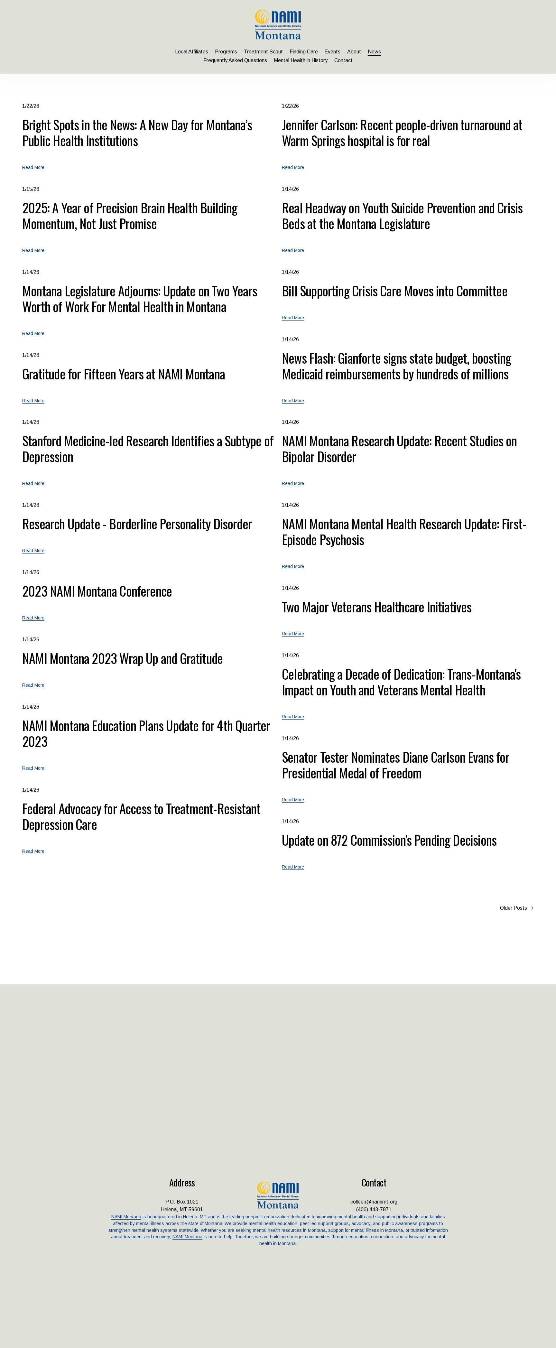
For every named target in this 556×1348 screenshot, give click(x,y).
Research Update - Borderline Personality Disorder (137, 523)
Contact (343, 60)
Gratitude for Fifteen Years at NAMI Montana (123, 373)
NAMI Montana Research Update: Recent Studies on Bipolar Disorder (399, 448)
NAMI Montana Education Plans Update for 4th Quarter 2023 (146, 733)
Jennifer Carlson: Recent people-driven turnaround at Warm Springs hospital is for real (402, 132)
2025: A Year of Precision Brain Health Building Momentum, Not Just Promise (129, 215)
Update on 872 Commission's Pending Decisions (389, 840)
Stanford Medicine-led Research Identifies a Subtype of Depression (147, 448)
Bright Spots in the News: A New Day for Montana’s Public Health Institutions (137, 132)
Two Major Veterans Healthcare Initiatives (376, 606)
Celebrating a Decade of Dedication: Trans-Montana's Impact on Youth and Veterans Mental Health (401, 681)
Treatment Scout (263, 51)
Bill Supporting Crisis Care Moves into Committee (394, 290)
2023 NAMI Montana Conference (97, 590)
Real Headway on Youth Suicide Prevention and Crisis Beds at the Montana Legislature (402, 215)
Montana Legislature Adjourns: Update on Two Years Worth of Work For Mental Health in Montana (139, 298)
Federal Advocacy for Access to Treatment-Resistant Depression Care (141, 816)
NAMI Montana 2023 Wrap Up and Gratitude (122, 658)
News (374, 51)
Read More (33, 167)
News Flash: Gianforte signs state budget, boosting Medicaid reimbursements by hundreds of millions (396, 365)
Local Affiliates (191, 51)
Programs (226, 51)
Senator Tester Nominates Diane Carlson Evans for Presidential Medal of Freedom (395, 764)
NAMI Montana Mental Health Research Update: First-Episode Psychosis (404, 531)
